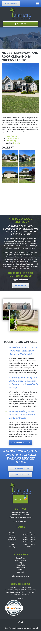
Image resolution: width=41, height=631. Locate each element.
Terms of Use (20, 567)
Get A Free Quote (21, 475)
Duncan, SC (26, 595)
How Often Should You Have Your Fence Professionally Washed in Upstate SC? (23, 350)
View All (20, 599)
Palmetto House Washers (17, 628)
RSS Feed (20, 572)
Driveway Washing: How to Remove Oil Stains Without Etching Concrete (22, 414)
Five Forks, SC (30, 590)
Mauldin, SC (10, 592)
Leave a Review (20, 560)
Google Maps (20, 558)
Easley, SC (17, 595)
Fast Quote (21, 24)
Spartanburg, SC (11, 590)
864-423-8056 (11, 3)
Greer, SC (21, 590)
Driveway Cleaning (12, 138)
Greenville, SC (17, 143)
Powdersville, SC (21, 592)
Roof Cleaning (11, 141)
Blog (20, 563)
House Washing (11, 136)
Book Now (21, 285)
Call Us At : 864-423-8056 (21, 469)
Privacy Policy (20, 565)
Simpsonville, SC (25, 587)
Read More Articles (21, 442)
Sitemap (20, 570)
